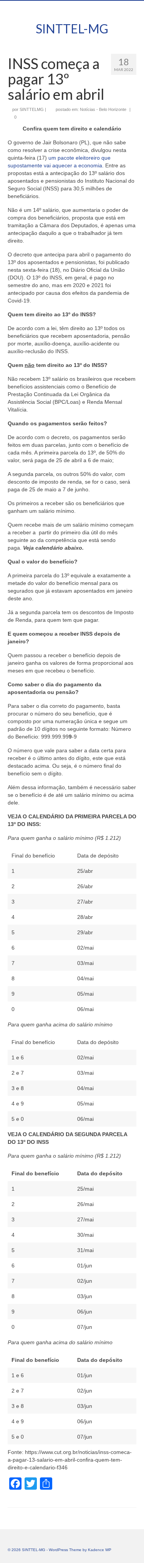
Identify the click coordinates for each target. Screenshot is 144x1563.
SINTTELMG (32, 109)
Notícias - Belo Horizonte (103, 109)
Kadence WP (99, 1550)
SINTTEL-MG (72, 28)
